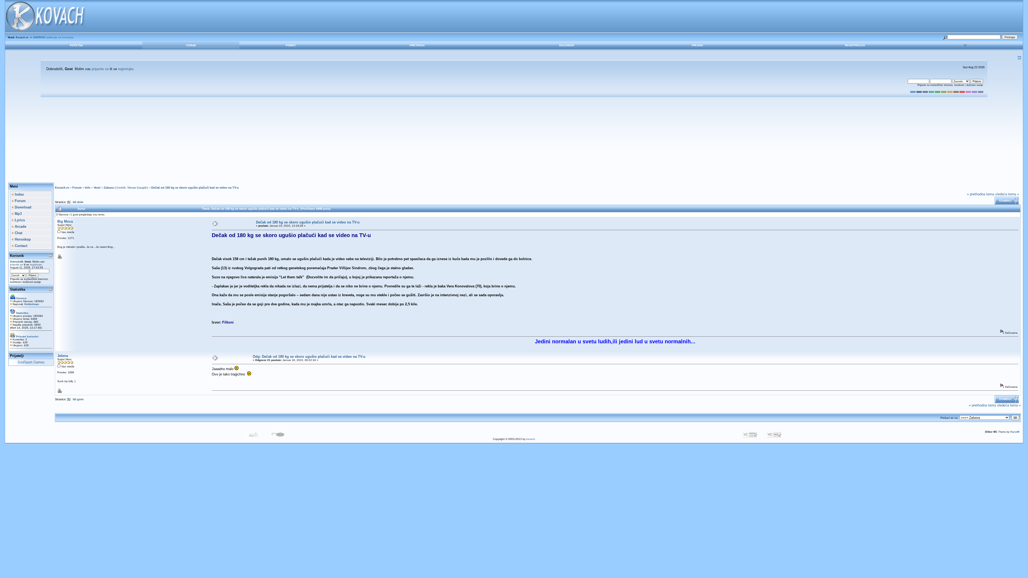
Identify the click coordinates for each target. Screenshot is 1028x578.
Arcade (20, 227)
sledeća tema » (1007, 194)
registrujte (125, 69)
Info (87, 187)
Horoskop (22, 239)
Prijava (697, 45)
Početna (76, 45)
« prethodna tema (980, 194)
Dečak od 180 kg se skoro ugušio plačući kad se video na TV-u (195, 187)
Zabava (109, 187)
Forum (191, 45)
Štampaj (1005, 200)
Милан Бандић (137, 187)
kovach (530, 439)
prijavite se (100, 69)
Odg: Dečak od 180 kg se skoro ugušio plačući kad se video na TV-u (309, 357)
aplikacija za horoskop (53, 37)
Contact (20, 246)
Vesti (97, 187)
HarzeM (1014, 432)
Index (19, 194)
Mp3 (18, 214)
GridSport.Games (31, 362)
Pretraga (417, 45)
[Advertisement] (514, 139)
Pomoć (291, 45)
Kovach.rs (62, 187)
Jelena (62, 356)
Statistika (17, 289)
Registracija (855, 45)
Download (22, 207)
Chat (18, 233)
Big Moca (65, 221)
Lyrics (19, 220)
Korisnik (17, 256)
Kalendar (566, 45)
